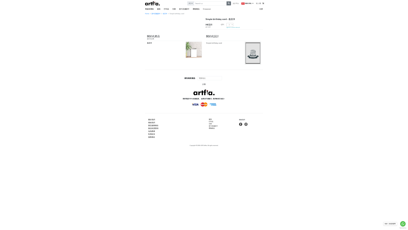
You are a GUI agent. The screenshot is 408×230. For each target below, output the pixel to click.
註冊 (204, 84)
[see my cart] (263, 3)
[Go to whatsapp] (403, 223)
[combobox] (229, 24)
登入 (257, 3)
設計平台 (236, 3)
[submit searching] (229, 3)
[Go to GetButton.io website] (403, 228)
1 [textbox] (229, 25)
